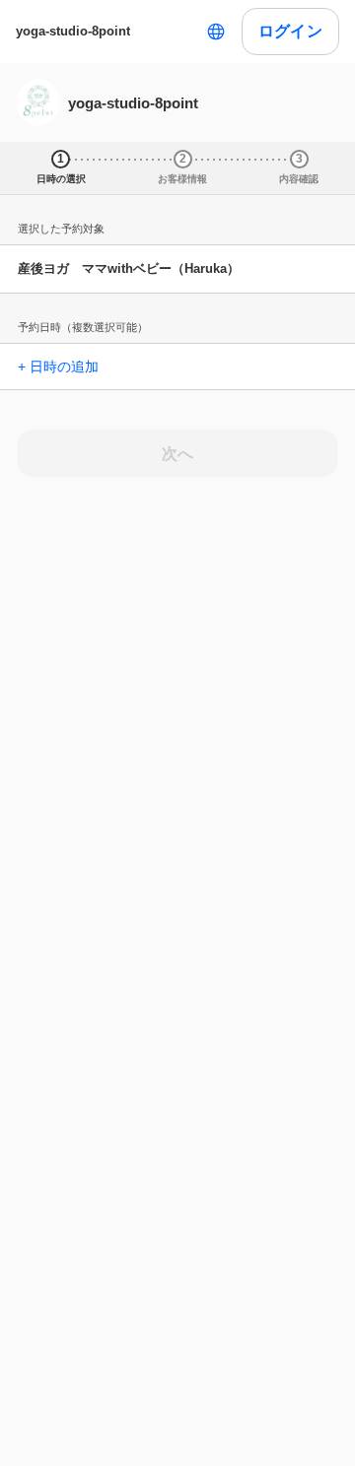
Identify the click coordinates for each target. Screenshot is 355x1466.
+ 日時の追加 (58, 366)
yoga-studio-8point (73, 31)
